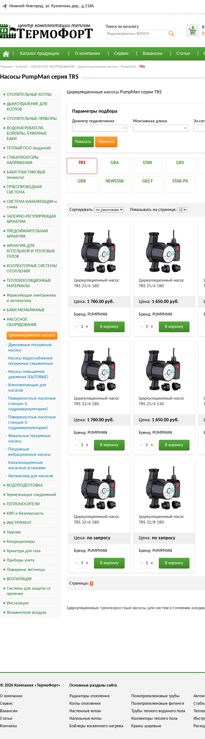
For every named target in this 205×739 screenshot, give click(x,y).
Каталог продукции (39, 53)
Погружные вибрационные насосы (29, 452)
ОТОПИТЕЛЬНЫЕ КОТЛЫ (29, 95)
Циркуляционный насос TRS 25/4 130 (161, 401)
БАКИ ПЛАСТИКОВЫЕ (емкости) (26, 175)
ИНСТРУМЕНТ (19, 523)
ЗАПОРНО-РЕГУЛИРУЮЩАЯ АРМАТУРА (31, 219)
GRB (82, 181)
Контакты (8, 726)
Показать (83, 142)
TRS (142, 67)
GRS (180, 163)
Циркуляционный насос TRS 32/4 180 (96, 401)
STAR (147, 163)
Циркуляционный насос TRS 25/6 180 (96, 283)
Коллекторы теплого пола (154, 719)
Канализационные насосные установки (27, 465)
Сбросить (106, 142)
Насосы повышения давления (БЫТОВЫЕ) (28, 374)
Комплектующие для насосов (27, 388)
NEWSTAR (114, 181)
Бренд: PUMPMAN (90, 314)
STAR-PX (180, 181)
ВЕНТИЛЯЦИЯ (19, 579)
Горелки (14, 532)
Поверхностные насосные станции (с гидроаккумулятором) (32, 403)
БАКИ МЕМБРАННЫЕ (26, 310)
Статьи (183, 53)
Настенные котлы (85, 711)
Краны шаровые (146, 726)
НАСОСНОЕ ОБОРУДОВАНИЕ (53, 67)
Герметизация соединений (31, 495)
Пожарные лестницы (26, 570)
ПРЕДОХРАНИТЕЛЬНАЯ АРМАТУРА (27, 234)
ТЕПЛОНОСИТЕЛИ (23, 504)
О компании (87, 53)
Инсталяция (18, 603)
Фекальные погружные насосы (29, 439)
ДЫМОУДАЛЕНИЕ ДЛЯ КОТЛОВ (27, 107)
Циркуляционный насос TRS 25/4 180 (161, 283)
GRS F (147, 181)
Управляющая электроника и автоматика (31, 298)
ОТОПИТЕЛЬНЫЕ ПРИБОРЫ (32, 119)
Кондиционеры (21, 542)
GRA (115, 163)
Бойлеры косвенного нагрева (96, 726)
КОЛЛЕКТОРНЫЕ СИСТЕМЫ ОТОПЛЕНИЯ (32, 269)
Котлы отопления (85, 704)
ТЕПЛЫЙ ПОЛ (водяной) (29, 148)
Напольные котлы (85, 719)
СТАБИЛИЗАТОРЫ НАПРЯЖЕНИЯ (22, 160)
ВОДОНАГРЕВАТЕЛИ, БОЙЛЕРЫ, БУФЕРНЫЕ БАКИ (27, 133)
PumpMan (128, 67)
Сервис (121, 53)
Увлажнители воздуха (26, 613)
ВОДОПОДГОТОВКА (25, 485)
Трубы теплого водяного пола (158, 711)
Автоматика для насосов (30, 476)
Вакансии (153, 53)
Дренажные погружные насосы (30, 348)
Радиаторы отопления (89, 696)
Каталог (21, 67)
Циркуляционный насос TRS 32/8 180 (161, 519)
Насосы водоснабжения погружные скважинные (30, 361)
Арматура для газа (24, 551)
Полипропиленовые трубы (155, 696)
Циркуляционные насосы (98, 67)
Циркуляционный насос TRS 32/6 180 (96, 519)
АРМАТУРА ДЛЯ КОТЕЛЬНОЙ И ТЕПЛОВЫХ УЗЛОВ (31, 251)
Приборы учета (20, 560)
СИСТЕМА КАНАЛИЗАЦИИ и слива (32, 204)
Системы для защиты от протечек (29, 591)
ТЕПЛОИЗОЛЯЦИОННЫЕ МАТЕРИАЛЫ (29, 283)
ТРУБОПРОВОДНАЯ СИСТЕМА (24, 190)
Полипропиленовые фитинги (157, 704)
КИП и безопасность (25, 513)
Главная (6, 67)
